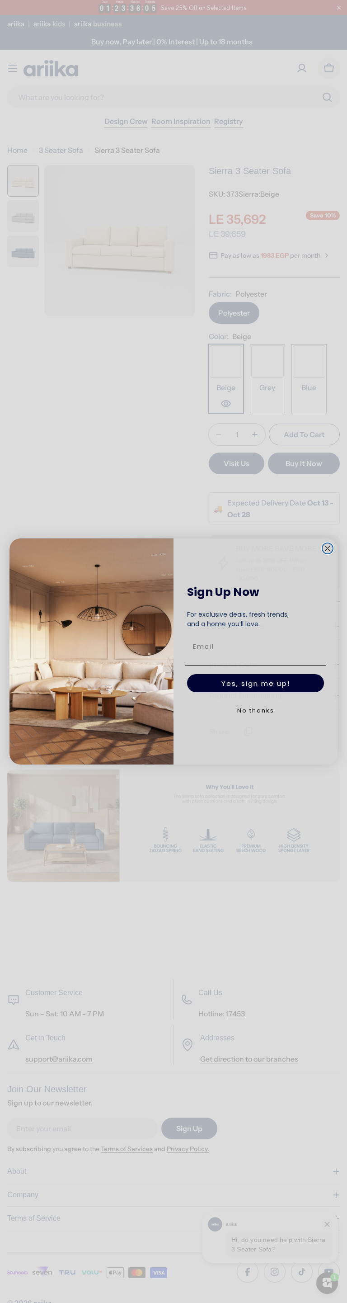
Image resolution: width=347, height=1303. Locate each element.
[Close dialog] (327, 548)
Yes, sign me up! (255, 683)
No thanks (255, 710)
